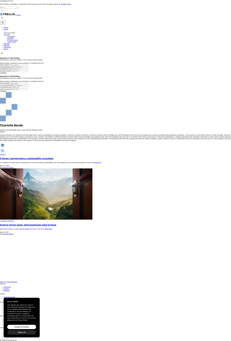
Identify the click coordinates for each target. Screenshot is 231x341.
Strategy (11, 221)
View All (7, 35)
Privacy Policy (22, 320)
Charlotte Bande (7, 167)
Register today (66, 4)
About (6, 49)
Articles (6, 289)
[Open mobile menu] (2, 22)
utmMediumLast (5, 69)
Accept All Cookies (21, 327)
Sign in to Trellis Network (8, 282)
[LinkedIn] (1, 330)
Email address (5, 65)
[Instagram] (3, 330)
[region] (22, 317)
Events (6, 29)
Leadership (3, 221)
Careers (2, 154)
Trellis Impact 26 (9, 297)
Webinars (7, 44)
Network (6, 45)
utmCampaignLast (6, 67)
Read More (97, 162)
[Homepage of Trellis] (115, 280)
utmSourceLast (5, 71)
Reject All (21, 332)
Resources (7, 287)
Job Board (7, 47)
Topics (6, 27)
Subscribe (3, 73)
